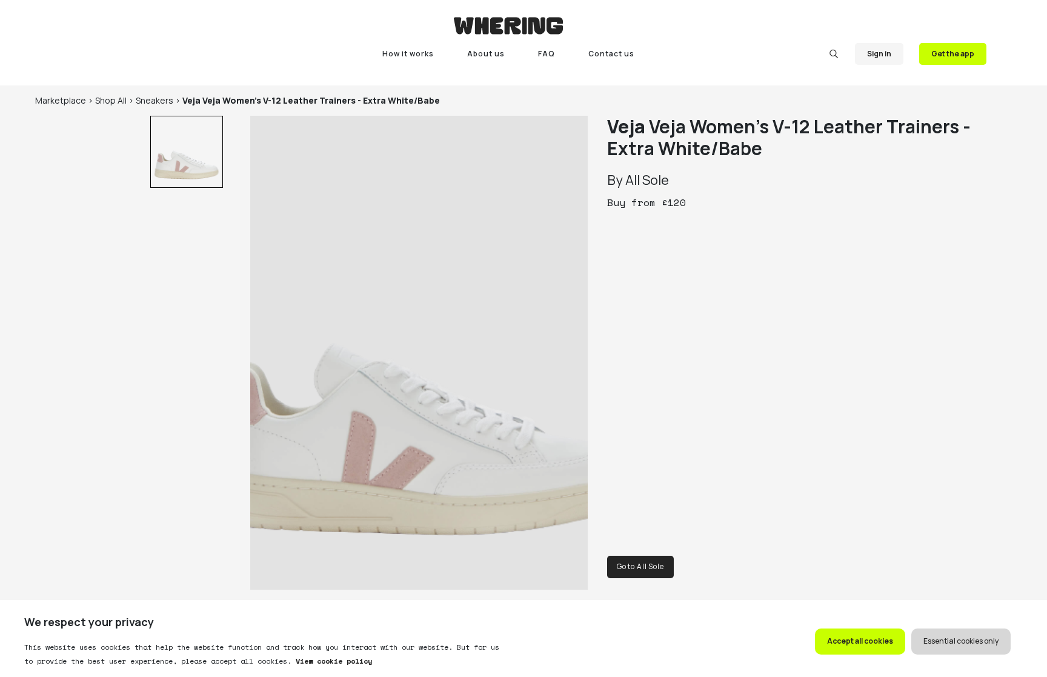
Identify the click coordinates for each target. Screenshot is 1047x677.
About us (486, 53)
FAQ (546, 53)
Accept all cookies (860, 641)
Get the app (952, 53)
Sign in (879, 53)
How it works (408, 53)
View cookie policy (331, 661)
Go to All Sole (640, 566)
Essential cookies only (961, 641)
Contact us (611, 53)
